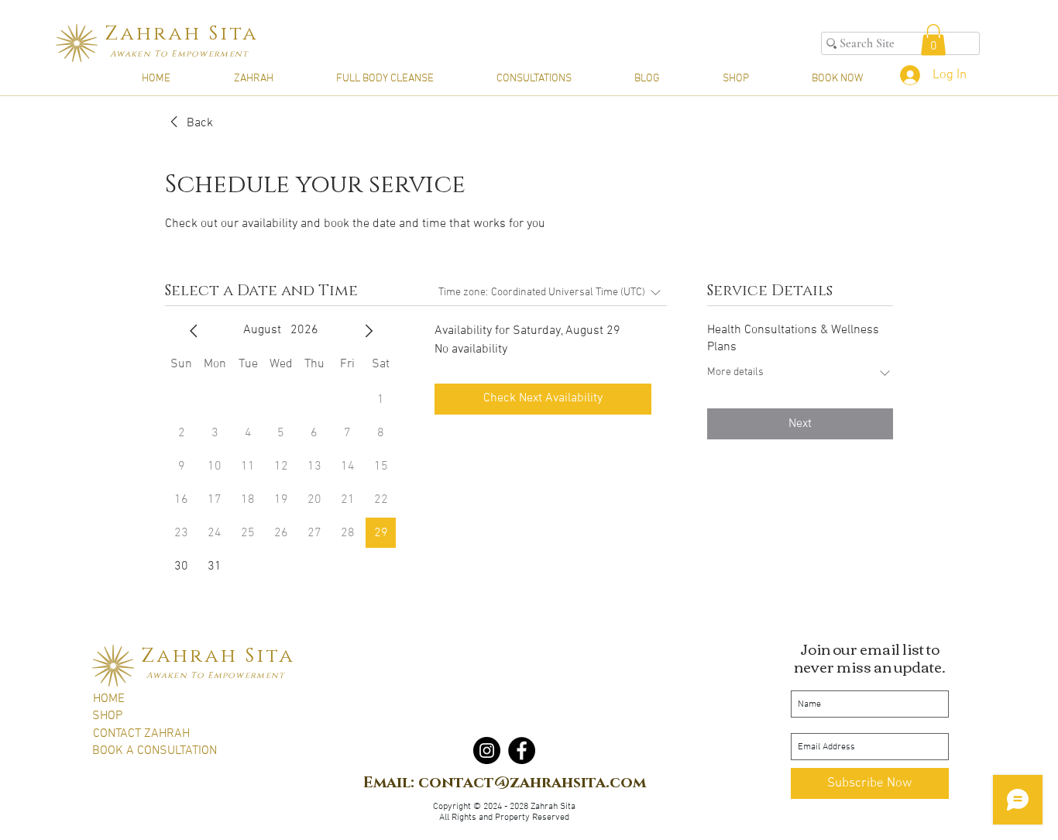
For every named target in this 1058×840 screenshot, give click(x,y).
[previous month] (193, 331)
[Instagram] (486, 750)
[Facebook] (521, 750)
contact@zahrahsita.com (532, 783)
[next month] (368, 331)
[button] (933, 40)
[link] (189, 123)
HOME (109, 699)
